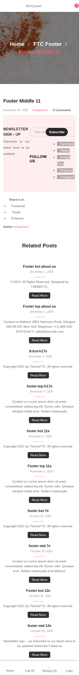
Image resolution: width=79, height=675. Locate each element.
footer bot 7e (38, 511)
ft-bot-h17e (38, 351)
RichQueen (34, 6)
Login (69, 670)
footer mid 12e (39, 626)
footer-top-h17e (39, 386)
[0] (72, 8)
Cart (29, 670)
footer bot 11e (38, 431)
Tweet (15, 212)
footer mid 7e (39, 546)
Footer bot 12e (38, 591)
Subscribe (57, 132)
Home (17, 44)
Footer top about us (39, 306)
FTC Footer (47, 44)
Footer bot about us (39, 266)
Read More (39, 295)
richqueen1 (40, 110)
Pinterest (17, 218)
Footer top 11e (40, 466)
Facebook (18, 206)
